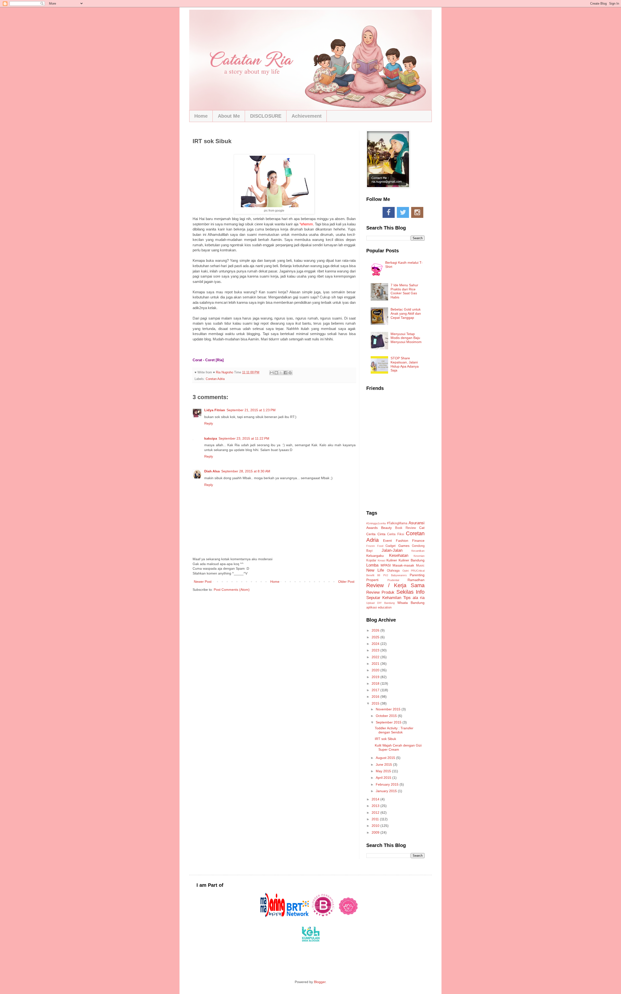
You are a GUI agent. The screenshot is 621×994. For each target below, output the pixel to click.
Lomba (372, 565)
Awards (372, 528)
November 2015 (388, 709)
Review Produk (380, 592)
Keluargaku (375, 556)
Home (201, 116)
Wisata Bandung (411, 603)
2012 (376, 812)
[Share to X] (280, 372)
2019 (376, 677)
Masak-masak (403, 565)
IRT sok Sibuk (385, 739)
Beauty (386, 528)
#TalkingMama (397, 523)
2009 (376, 832)
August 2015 (386, 758)
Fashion (402, 540)
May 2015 (384, 771)
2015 (376, 703)
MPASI (386, 565)
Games (403, 546)
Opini (405, 570)
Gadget (390, 546)
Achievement (307, 116)
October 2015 (387, 716)
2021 (376, 663)
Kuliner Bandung (412, 560)
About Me (229, 116)
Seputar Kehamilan (383, 597)
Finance (418, 540)
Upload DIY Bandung (380, 602)
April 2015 (384, 778)
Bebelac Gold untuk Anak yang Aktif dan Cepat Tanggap (406, 313)
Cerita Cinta (375, 534)
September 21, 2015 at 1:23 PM (251, 410)
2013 (376, 806)
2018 (376, 683)
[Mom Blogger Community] (348, 916)
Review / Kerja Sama (395, 585)
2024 (376, 644)
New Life (375, 570)
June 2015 (384, 764)
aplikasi (371, 607)
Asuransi (417, 523)
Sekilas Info (410, 592)
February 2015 (388, 784)
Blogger (320, 982)
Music (420, 565)
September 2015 (389, 722)
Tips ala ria (414, 597)
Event (387, 540)
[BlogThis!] (276, 372)
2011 (376, 819)
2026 (376, 630)
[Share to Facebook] (285, 372)
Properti (372, 580)
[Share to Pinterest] (290, 372)
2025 (376, 637)
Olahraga (393, 570)
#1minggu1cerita (376, 523)
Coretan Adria (215, 379)
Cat (422, 528)
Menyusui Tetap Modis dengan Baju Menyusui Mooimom (406, 338)
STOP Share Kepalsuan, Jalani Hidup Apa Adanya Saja (405, 364)
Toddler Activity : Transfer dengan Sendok (394, 730)
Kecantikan (418, 550)
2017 (376, 690)
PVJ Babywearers (395, 575)
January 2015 (387, 791)
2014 (376, 799)
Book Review (405, 528)
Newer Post (203, 581)
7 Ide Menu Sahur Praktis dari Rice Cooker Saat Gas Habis (404, 291)
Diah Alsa (212, 471)
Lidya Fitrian (214, 410)
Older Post (346, 581)
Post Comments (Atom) (232, 589)
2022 (376, 657)
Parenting (417, 575)
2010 (376, 826)
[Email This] (271, 372)
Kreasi (381, 560)
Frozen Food (374, 545)
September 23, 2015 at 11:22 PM (244, 438)
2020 (376, 670)
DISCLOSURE (265, 116)
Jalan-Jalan (392, 550)
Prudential (393, 580)
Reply (208, 423)
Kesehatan (398, 555)
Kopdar (371, 560)
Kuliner (391, 560)
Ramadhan (416, 580)
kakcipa (210, 438)
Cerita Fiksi (395, 534)
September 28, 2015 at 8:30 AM (245, 471)
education (385, 607)
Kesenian (419, 555)
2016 (376, 696)
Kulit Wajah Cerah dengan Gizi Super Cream (398, 747)
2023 (376, 650)
